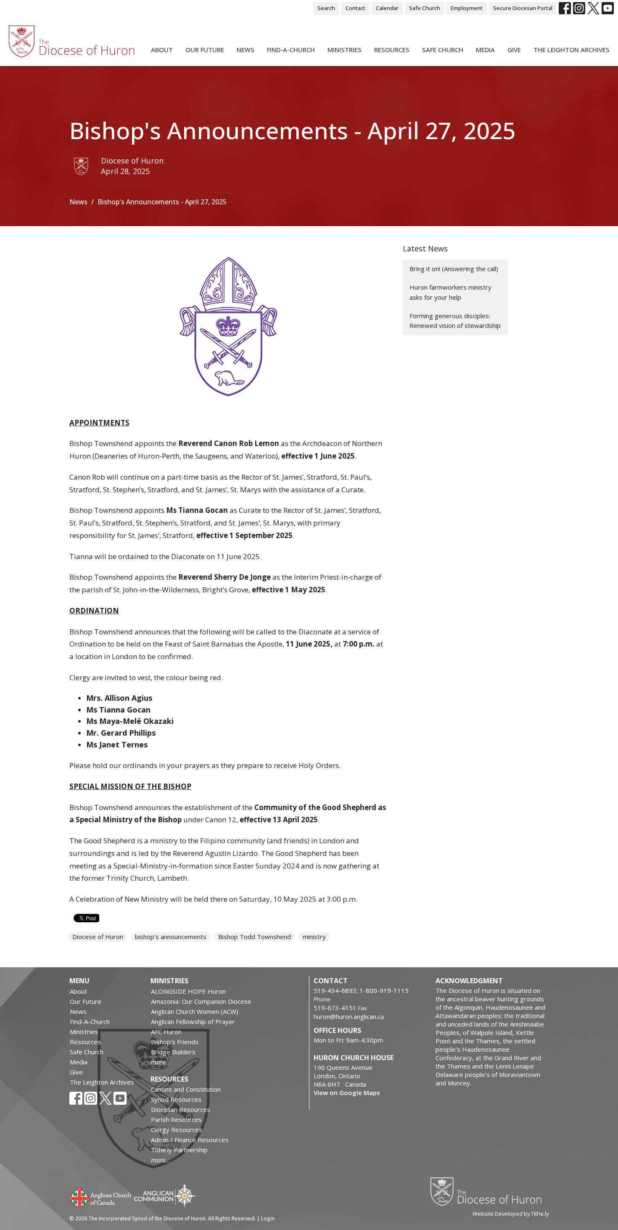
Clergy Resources (176, 1129)
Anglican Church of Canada (100, 1196)
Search (326, 8)
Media (485, 49)
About (162, 49)
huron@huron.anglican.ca (349, 1016)
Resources (391, 49)
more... (160, 1062)
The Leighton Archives (571, 49)
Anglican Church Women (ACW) (194, 1011)
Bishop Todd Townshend (254, 936)
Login (268, 1218)
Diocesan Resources (180, 1109)
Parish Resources (176, 1119)
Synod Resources (176, 1099)
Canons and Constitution (186, 1089)
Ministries (344, 49)
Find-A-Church (291, 49)
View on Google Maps (347, 1092)
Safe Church (424, 8)
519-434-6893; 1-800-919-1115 (361, 990)
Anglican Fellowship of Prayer (193, 1021)
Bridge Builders (173, 1052)
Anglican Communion (165, 1195)
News (245, 49)
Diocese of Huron (97, 936)
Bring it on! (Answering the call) (453, 268)
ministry (314, 936)
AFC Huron (166, 1031)
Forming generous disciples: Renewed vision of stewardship (455, 320)
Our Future (204, 49)
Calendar (387, 8)
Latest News (425, 248)
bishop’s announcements (170, 936)
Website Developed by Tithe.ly (511, 1213)
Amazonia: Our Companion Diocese (201, 1001)
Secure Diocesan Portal (522, 8)
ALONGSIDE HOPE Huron (188, 991)
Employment (467, 8)
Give (514, 49)
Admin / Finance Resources (190, 1139)
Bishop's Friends (174, 1041)
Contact (355, 8)
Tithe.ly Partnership (179, 1150)
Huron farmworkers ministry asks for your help (450, 292)
